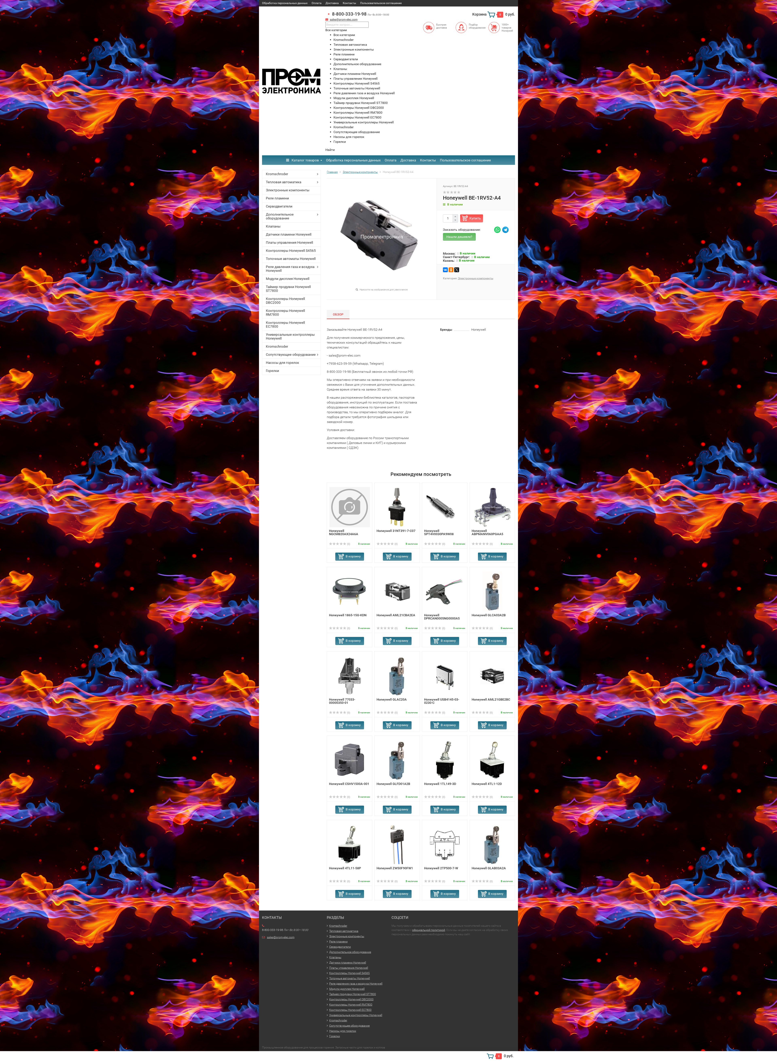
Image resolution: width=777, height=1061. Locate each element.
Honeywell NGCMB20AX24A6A (343, 532)
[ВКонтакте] (445, 269)
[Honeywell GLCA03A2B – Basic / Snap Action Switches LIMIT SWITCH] (492, 591)
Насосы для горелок (282, 363)
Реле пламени (277, 198)
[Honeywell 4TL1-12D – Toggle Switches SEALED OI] (492, 760)
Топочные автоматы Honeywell (291, 259)
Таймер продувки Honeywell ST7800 (288, 289)
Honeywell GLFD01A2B (393, 784)
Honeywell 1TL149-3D (440, 784)
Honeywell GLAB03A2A (489, 868)
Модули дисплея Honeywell (287, 279)
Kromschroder (277, 174)
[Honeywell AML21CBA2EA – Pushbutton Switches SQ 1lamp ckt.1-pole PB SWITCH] (397, 591)
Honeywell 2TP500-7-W (441, 868)
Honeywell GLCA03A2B (489, 615)
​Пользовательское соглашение (381, 3)
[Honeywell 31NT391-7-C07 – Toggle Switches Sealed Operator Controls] (397, 507)
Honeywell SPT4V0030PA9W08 (439, 532)
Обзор (338, 314)
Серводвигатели (279, 206)
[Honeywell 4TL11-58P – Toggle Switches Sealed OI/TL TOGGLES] (349, 844)
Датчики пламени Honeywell (288, 234)
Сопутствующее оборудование (291, 355)
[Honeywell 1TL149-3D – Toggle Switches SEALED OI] (444, 760)
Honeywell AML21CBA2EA (396, 615)
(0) (348, 544)
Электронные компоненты (287, 190)
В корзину (353, 556)
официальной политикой (428, 930)
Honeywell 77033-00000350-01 (342, 701)
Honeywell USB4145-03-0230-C (441, 701)
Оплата (317, 3)
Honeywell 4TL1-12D (487, 784)
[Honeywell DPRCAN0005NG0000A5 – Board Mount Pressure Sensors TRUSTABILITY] (445, 591)
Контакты (349, 3)
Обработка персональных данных (285, 3)
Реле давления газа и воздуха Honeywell (290, 269)
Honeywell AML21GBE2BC (491, 699)
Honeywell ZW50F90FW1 (395, 868)
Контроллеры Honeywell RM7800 (285, 313)
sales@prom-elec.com (344, 19)
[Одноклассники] (451, 269)
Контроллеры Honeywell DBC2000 (285, 301)
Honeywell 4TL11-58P (345, 868)
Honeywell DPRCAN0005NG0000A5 (442, 616)
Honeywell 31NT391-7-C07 (396, 531)
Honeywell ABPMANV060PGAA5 (487, 532)
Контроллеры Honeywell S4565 (291, 251)
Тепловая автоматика (283, 182)
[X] (456, 269)
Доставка (332, 3)
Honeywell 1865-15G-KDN (347, 615)
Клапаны (273, 226)
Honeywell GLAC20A (392, 699)
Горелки (272, 371)
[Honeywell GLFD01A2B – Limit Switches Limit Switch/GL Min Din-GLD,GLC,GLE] (397, 760)
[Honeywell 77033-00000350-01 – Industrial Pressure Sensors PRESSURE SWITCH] (349, 676)
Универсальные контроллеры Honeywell (290, 336)
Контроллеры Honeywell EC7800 (285, 324)
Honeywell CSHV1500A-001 (349, 784)
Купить (475, 218)
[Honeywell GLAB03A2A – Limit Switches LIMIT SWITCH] (492, 844)
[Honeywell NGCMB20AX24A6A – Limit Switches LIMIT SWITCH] (349, 507)
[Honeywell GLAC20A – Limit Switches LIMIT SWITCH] (397, 676)
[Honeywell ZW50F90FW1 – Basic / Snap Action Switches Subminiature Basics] (397, 844)
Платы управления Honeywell (289, 242)
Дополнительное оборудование (280, 216)
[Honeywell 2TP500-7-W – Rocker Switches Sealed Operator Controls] (444, 844)
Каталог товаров (305, 160)
